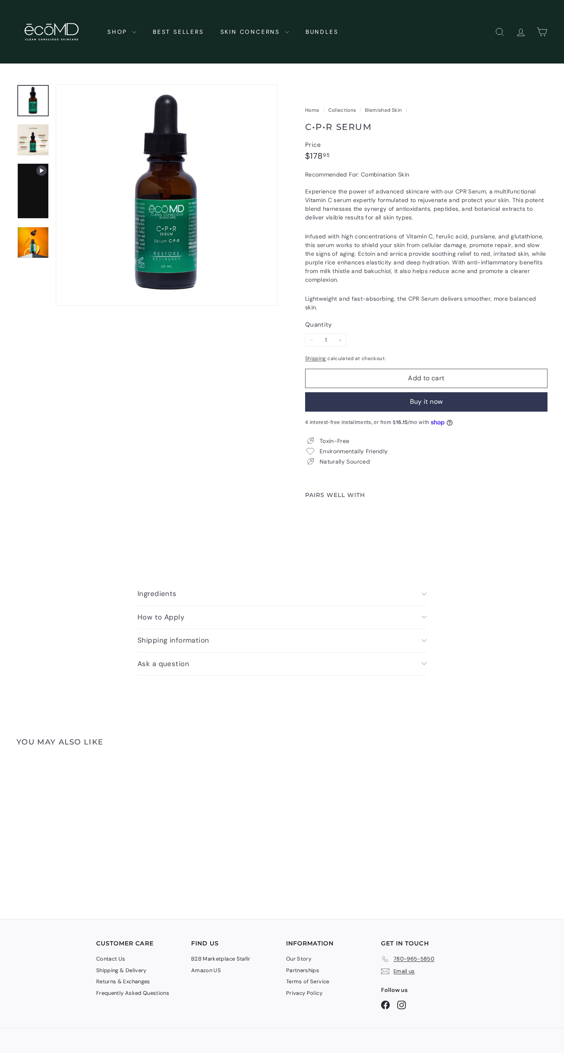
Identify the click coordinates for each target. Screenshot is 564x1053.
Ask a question (163, 663)
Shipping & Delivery (121, 970)
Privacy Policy (304, 992)
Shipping (315, 358)
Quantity (318, 324)
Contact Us (111, 958)
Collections (342, 110)
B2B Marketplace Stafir (221, 958)
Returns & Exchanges (123, 981)
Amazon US (206, 970)
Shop (118, 31)
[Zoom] (166, 195)
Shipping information (173, 640)
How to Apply (160, 617)
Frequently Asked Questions (132, 992)
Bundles (322, 31)
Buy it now (426, 401)
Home (313, 110)
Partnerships (302, 970)
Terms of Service (307, 981)
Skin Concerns (251, 31)
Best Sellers (178, 31)
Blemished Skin (383, 110)
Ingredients (157, 593)
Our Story (298, 958)
